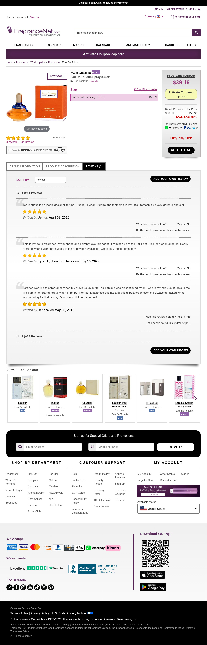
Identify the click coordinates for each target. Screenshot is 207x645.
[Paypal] (58, 547)
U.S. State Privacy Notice (69, 613)
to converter (145, 89)
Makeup (79, 45)
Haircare (103, 45)
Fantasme (54, 62)
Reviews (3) (94, 166)
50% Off (32, 473)
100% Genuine (102, 500)
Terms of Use (19, 613)
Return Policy (102, 473)
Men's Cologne (14, 490)
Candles (53, 486)
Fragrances (24, 45)
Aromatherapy (36, 492)
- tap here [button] (103, 54)
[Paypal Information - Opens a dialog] (191, 128)
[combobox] (137, 32)
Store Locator (102, 506)
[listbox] (115, 97)
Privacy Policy (40, 613)
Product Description (63, 166)
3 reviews (12, 141)
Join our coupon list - (22, 17)
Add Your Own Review (170, 178)
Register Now (145, 480)
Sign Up (176, 447)
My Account (144, 473)
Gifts (191, 45)
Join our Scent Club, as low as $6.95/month (103, 2)
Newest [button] (40, 179)
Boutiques (11, 502)
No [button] (189, 224)
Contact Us (78, 480)
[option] (114, 97)
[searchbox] (133, 32)
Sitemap (120, 483)
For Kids (54, 473)
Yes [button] (179, 224)
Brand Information (25, 166)
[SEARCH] (196, 32)
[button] (36, 150)
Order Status (175, 9)
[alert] (155, 16)
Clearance (33, 505)
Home (9, 62)
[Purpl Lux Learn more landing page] (168, 492)
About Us (77, 486)
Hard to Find (56, 505)
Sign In (159, 9)
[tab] (24, 166)
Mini (51, 498)
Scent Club (34, 511)
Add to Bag (181, 150)
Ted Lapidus (38, 62)
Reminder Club (168, 480)
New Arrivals (56, 492)
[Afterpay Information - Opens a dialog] (172, 127)
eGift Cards (78, 492)
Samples (33, 480)
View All (22, 370)
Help (191, 9)
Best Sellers (35, 498)
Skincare (55, 45)
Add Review (27, 141)
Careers (119, 500)
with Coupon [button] (181, 76)
